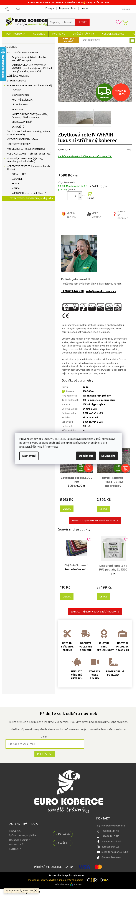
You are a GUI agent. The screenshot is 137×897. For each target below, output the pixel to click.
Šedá (85, 387)
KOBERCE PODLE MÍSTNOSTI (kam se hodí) (29, 85)
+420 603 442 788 (72, 291)
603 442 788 (28, 890)
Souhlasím (108, 456)
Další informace (48, 447)
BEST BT (16, 183)
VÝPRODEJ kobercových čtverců (29, 193)
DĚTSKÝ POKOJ (20, 104)
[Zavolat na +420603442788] (11, 9)
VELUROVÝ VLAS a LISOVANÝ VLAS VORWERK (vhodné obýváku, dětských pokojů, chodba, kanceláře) (32, 68)
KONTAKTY (15, 849)
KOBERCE (11, 47)
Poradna (64, 834)
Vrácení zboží (16, 844)
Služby (62, 843)
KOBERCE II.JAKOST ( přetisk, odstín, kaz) (29, 154)
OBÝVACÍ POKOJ (20, 95)
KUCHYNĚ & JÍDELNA (22, 100)
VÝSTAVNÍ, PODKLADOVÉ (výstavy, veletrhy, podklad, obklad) (25, 160)
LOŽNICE (16, 90)
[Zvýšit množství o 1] (80, 194)
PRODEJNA (15, 831)
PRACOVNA (17, 109)
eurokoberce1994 (111, 847)
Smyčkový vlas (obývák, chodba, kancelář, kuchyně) (29, 59)
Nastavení (28, 456)
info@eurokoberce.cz (101, 291)
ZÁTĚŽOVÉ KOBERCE (18, 76)
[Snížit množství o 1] (80, 198)
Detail (67, 508)
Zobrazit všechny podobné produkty (95, 520)
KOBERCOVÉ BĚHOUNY (19, 144)
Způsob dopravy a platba (22, 835)
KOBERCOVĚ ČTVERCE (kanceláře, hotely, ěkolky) (29, 168)
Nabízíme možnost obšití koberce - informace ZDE (85, 156)
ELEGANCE (17, 179)
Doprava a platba (67, 8)
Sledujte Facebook (112, 841)
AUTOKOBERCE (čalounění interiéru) (26, 149)
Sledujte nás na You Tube (115, 852)
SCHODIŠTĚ (18, 127)
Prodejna (49, 8)
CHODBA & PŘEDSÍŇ (22, 122)
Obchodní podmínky (20, 840)
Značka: (91, 40)
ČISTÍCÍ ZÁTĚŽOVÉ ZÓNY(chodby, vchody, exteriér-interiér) (29, 133)
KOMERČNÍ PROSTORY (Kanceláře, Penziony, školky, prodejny (30, 116)
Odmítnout (86, 456)
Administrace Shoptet (68, 884)
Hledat (82, 22)
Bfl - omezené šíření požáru (99, 400)
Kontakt (85, 8)
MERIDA (16, 188)
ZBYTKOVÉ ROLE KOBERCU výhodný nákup (31, 198)
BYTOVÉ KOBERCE (16, 81)
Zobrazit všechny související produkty (94, 611)
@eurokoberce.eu (111, 857)
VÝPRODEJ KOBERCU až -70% (22, 139)
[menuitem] (15, 34)
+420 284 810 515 (110, 836)
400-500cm (88, 391)
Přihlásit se (44, 753)
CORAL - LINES (19, 174)
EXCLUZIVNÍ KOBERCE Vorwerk (23, 52)
